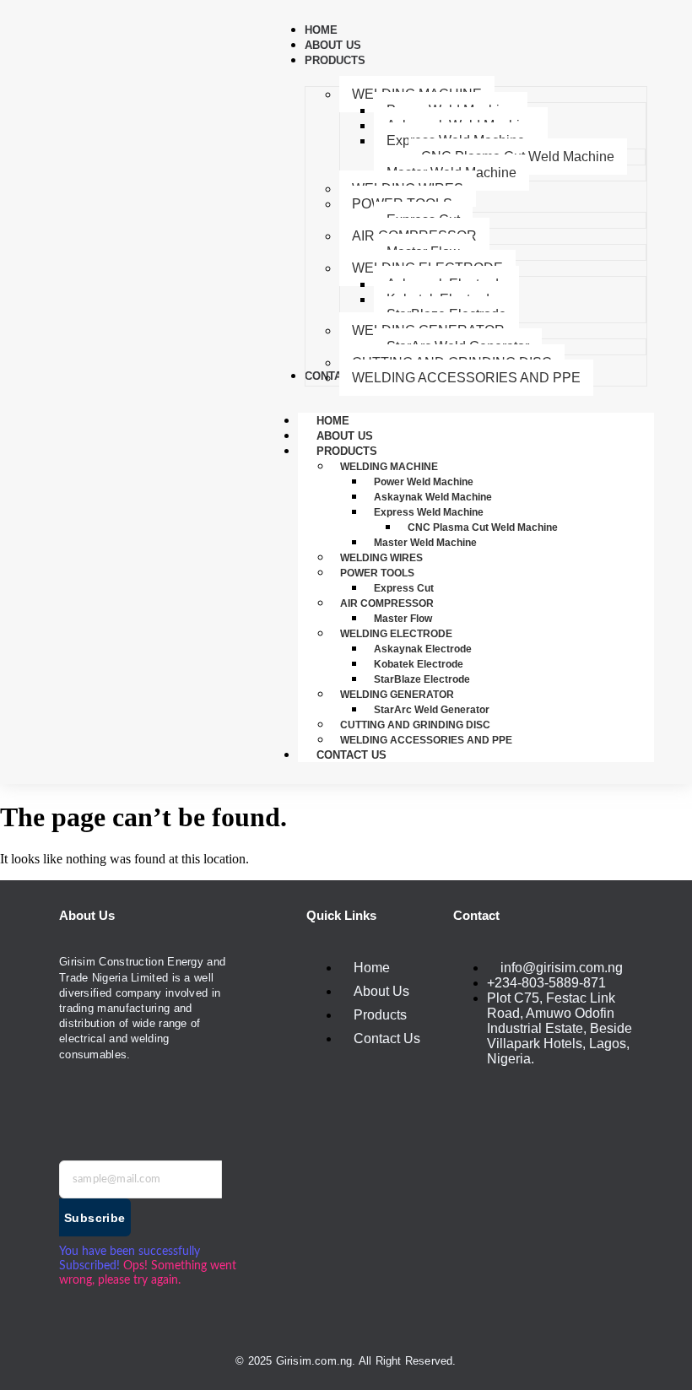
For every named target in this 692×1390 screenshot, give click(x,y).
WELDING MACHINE (389, 467)
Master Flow (403, 619)
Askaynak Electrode (423, 649)
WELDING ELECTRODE (396, 634)
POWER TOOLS (377, 573)
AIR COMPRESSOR (387, 603)
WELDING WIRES (381, 558)
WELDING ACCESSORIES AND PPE (426, 740)
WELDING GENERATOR (397, 694)
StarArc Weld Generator (431, 710)
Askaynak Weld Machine (433, 497)
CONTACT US (351, 755)
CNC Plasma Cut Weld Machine (483, 527)
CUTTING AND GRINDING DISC (415, 725)
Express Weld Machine (429, 512)
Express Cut (404, 588)
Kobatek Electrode (418, 664)
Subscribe (95, 1218)
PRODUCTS (346, 451)
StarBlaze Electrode (422, 679)
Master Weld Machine (425, 543)
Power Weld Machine (423, 482)
